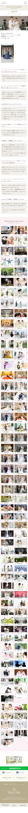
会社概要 (6, 784)
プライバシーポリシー (13, 784)
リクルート (21, 784)
